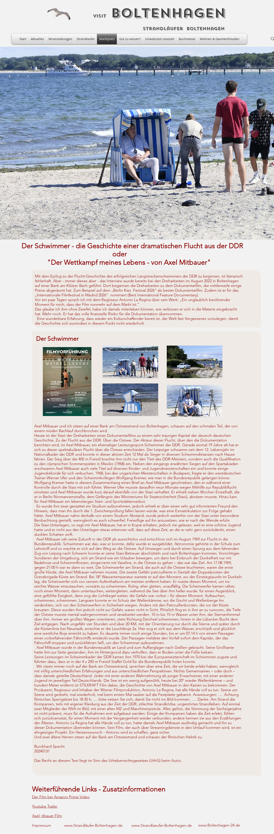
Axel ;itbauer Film (47, 815)
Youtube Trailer (44, 806)
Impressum (41, 825)
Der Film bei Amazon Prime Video (61, 797)
